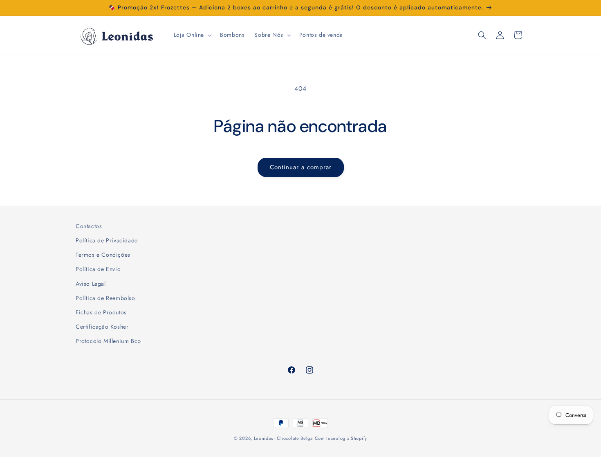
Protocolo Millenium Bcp (108, 341)
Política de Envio (98, 269)
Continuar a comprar (301, 167)
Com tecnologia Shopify (341, 438)
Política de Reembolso (105, 298)
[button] (192, 34)
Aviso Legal (91, 284)
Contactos (89, 226)
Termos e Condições (103, 255)
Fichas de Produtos (101, 312)
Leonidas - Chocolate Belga (283, 438)
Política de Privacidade (107, 240)
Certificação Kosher (102, 327)
